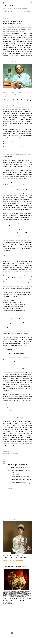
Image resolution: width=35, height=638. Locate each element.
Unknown (10, 462)
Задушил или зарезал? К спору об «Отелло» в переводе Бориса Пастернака (17, 601)
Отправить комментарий (16, 560)
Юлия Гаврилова (17, 473)
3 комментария (14, 605)
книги (8, 453)
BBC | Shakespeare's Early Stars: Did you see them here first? (16, 556)
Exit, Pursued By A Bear (12, 6)
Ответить (10, 488)
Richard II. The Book (14, 11)
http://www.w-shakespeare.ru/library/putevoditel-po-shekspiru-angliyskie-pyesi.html (17, 94)
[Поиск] (31, 2)
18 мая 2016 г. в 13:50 (19, 461)
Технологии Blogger (19, 632)
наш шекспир (14, 453)
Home (5, 11)
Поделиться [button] (6, 451)
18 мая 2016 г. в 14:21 (18, 474)
